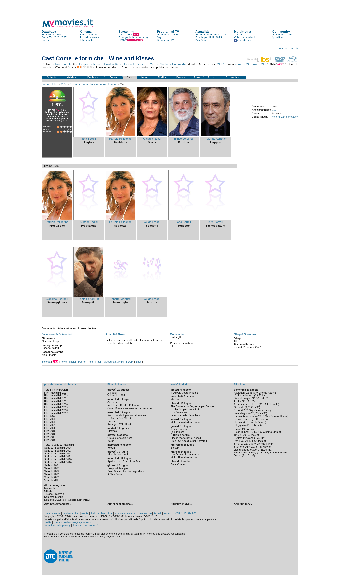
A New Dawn (114, 474)
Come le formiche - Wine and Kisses (93, 84)
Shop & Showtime (245, 334)
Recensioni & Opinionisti (57, 334)
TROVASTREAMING (184, 513)
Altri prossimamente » (57, 503)
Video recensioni (244, 37)
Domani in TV (165, 40)
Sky (159, 37)
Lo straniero (177, 431)
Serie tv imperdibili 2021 (58, 456)
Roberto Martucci (120, 298)
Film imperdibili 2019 (56, 407)
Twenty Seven (257, 422)
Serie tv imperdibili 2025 (210, 34)
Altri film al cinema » (120, 503)
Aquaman (239, 392)
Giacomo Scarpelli (57, 298)
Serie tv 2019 (51, 480)
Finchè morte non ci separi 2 (187, 437)
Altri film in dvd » (181, 503)
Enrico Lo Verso (134, 63)
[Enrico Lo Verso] (183, 136)
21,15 (246, 401)
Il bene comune (179, 429)
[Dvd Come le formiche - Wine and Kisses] (279, 60)
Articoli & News (115, 334)
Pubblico (93, 77)
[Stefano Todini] (88, 219)
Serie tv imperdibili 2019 (58, 462)
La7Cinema (258, 440)
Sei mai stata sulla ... (246, 404)
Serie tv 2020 (51, 477)
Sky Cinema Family (260, 410)
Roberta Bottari (50, 348)
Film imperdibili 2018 (56, 410)
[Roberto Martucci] (120, 296)
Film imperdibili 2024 (56, 392)
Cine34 (255, 407)
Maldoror (112, 392)
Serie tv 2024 (51, 465)
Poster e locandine (181, 343)
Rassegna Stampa (113, 361)
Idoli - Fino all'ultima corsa (185, 422)
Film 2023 (49, 419)
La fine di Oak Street (119, 418)
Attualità (202, 31)
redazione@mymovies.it (78, 522)
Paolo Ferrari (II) (88, 298)
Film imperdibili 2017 (56, 413)
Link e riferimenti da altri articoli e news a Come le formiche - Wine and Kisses (134, 342)
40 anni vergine (242, 398)
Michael (175, 399)
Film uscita (87, 40)
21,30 (250, 425)
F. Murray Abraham (158, 63)
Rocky (237, 401)
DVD (236, 341)
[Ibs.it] (259, 60)
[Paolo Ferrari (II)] (88, 296)
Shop (138, 361)
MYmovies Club (282, 34)
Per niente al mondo (245, 416)
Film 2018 (49, 433)
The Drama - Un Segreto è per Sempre (192, 406)
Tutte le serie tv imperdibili (59, 444)
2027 (60, 34)
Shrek (237, 410)
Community (281, 31)
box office (106, 513)
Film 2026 (48, 34)
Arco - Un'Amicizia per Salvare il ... (191, 440)
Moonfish (49, 488)
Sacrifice (112, 421)
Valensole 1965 (116, 395)
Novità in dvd (179, 384)
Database (49, 31)
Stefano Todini (89, 221)
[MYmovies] (71, 26)
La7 (252, 401)
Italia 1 (263, 398)
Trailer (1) (175, 337)
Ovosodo (239, 407)
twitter (279, 37)
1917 (236, 434)
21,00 (256, 419)
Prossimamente (89, 37)
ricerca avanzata (288, 48)
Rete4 (257, 425)
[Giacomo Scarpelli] (57, 296)
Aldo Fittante (49, 354)
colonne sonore (143, 513)
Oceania (112, 402)
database (68, 513)
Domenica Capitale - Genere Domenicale (67, 499)
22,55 (261, 416)
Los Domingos (179, 412)
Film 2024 (49, 416)
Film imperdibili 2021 (56, 401)
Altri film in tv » (243, 503)
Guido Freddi (152, 221)
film (54, 84)
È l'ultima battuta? (181, 434)
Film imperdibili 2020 (56, 404)
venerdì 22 (242, 63)
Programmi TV (168, 31)
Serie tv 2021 (51, 474)
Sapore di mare (242, 419)
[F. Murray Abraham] (215, 136)
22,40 (247, 443)
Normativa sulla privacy (57, 525)
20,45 (254, 446)
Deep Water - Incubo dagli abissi (125, 471)
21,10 (246, 455)
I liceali (238, 422)
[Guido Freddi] (152, 219)
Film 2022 (49, 422)
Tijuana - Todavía (54, 493)
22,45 (249, 392)
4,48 (248, 407)
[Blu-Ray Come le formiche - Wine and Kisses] (292, 60)
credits (47, 522)
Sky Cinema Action (264, 392)
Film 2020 (49, 428)
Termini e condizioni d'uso (87, 525)
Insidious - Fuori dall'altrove (123, 405)
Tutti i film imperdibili (56, 389)
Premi (45, 40)
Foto (197, 77)
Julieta (237, 455)
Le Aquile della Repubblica (185, 415)
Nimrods (112, 431)
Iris (264, 395)
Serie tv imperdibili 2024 (58, 447)
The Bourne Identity (245, 452)
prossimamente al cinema (60, 384)
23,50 (258, 395)
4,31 (245, 422)
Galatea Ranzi (113, 63)
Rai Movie (272, 404)
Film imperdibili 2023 (56, 395)
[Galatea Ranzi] (152, 136)
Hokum (111, 447)
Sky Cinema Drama (276, 416)
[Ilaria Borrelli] (88, 136)
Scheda (52, 77)
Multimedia (242, 31)
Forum (114, 77)
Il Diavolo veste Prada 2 (184, 392)
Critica (71, 77)
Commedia (179, 63)
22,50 (254, 431)
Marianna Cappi (50, 341)
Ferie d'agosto (242, 413)
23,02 (254, 413)
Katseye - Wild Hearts (119, 424)
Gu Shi (48, 490)
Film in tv (239, 384)
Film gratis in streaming (133, 37)
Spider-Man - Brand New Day (123, 461)
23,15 (263, 404)
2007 (220, 63)
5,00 (243, 434)
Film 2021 (49, 425)
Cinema (86, 31)
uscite (84, 513)
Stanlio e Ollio (242, 446)
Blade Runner (241, 431)
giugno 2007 (259, 63)
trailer (167, 513)
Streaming (126, 31)
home (47, 513)
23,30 (256, 398)
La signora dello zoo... (246, 449)
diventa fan (244, 40)
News (145, 77)
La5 (252, 455)
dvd (93, 513)
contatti (58, 522)
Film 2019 (49, 431)
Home (45, 84)
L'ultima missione (243, 395)
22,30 (245, 410)
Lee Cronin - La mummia (185, 454)
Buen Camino (178, 464)
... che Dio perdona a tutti (185, 409)
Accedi (157, 513)
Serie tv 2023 (51, 468)
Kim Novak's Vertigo (118, 454)
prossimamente (123, 513)
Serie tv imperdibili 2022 (58, 453)
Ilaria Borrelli (63, 63)
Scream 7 (176, 447)
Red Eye (239, 440)
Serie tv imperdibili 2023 (58, 450)
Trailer (238, 34)
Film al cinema (89, 34)
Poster (180, 77)
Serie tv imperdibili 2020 (58, 459)
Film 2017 (49, 436)
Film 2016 (49, 439)
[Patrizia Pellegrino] (120, 136)
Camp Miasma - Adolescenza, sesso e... (130, 408)
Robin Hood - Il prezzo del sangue (126, 415)
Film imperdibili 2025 (208, 37)
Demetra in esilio (53, 496)
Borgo (110, 440)
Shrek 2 (238, 443)
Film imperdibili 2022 (56, 398)
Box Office (201, 40)
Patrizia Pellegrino (90, 63)
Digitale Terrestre (168, 34)
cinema (56, 513)
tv (98, 513)
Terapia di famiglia (117, 468)
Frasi (211, 77)
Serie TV (47, 37)
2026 (56, 37)
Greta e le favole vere (119, 437)
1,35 (257, 437)
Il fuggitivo (240, 425)
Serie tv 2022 (51, 471)
